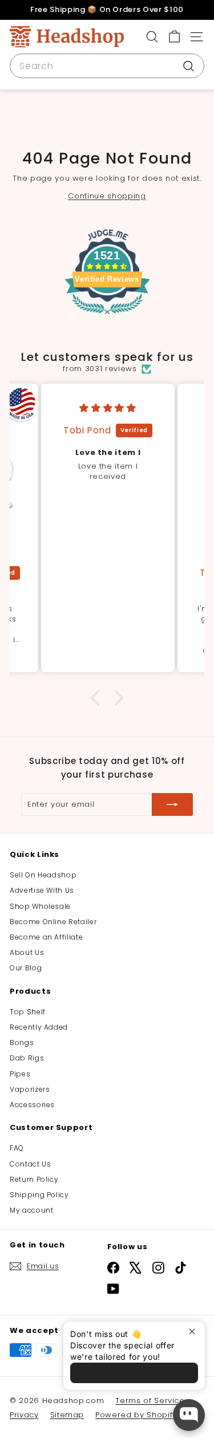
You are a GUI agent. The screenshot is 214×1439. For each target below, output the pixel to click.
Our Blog (26, 968)
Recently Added (39, 1027)
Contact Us (30, 1164)
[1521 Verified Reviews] (107, 316)
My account (32, 1210)
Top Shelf (28, 1012)
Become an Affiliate (46, 937)
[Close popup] (194, 1331)
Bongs (22, 1042)
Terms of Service (149, 1400)
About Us (27, 952)
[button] (98, 698)
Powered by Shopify (136, 1414)
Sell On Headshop (43, 875)
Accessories (32, 1104)
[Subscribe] (172, 804)
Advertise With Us (42, 890)
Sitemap (67, 1414)
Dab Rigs (27, 1058)
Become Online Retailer (53, 921)
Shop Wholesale (40, 906)
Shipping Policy (39, 1195)
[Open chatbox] (189, 1415)
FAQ (17, 1148)
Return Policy (34, 1179)
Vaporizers (30, 1089)
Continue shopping (107, 195)
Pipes (20, 1074)
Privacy (24, 1414)
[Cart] (174, 37)
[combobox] (107, 66)
